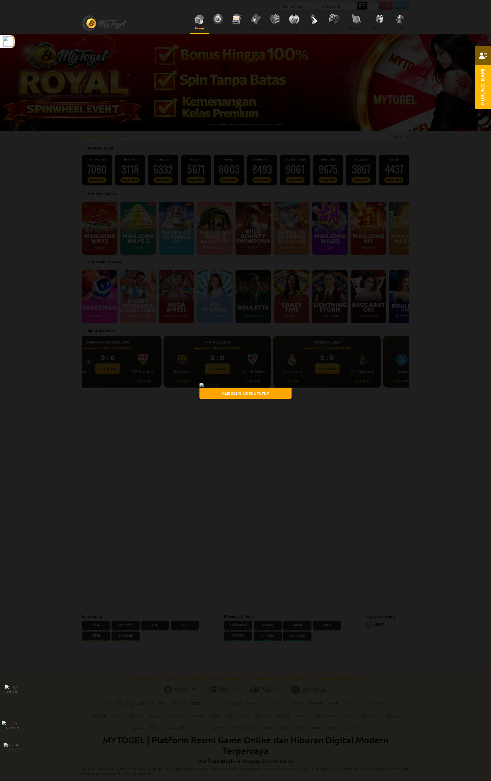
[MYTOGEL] (209, 384)
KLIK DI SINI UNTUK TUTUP (245, 393)
